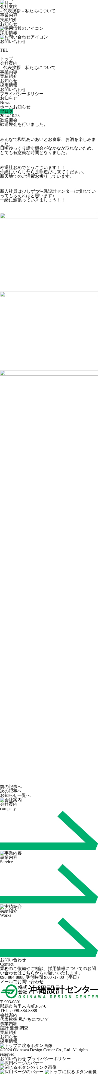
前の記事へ (11, 786)
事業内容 (8, 15)
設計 (4, 1028)
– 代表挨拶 (10, 10)
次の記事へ (11, 791)
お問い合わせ (13, 1058)
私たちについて (34, 1019)
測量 (14, 1028)
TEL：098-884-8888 (18, 1010)
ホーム (6, 107)
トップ (6, 59)
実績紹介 (8, 19)
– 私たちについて (39, 10)
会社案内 (8, 6)
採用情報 (8, 85)
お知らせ (8, 24)
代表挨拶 (8, 1019)
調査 (24, 1028)
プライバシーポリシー (22, 93)
